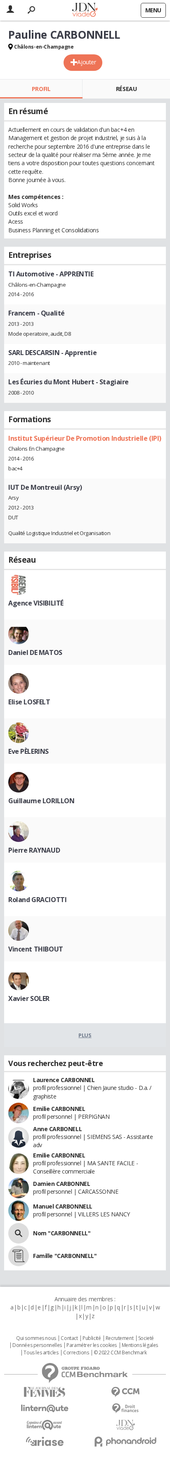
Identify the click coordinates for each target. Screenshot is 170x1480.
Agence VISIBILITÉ (36, 603)
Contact (69, 1338)
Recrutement (119, 1338)
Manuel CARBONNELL (62, 1206)
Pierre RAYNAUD (34, 850)
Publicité (92, 1338)
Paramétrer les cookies (91, 1345)
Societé (146, 1338)
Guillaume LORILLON (41, 800)
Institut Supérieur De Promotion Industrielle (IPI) (84, 438)
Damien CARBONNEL (61, 1184)
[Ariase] (44, 1441)
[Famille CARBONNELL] (18, 1256)
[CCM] (125, 1392)
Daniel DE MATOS (35, 652)
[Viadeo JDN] (125, 1425)
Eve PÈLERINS (28, 751)
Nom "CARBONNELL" (61, 1233)
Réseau (126, 89)
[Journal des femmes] (44, 1392)
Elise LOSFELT (29, 701)
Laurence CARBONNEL (63, 1080)
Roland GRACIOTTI (37, 899)
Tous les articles (41, 1353)
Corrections (76, 1353)
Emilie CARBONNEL (59, 1109)
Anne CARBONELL (57, 1129)
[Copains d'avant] (44, 1425)
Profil (41, 89)
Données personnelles (37, 1345)
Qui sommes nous (36, 1338)
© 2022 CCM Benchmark (120, 1353)
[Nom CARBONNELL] (18, 1233)
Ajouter (86, 62)
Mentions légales (140, 1345)
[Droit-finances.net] (125, 1408)
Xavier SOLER (29, 998)
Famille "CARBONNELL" (65, 1256)
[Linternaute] (44, 1408)
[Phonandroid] (125, 1441)
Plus (84, 1035)
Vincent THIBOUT (35, 949)
